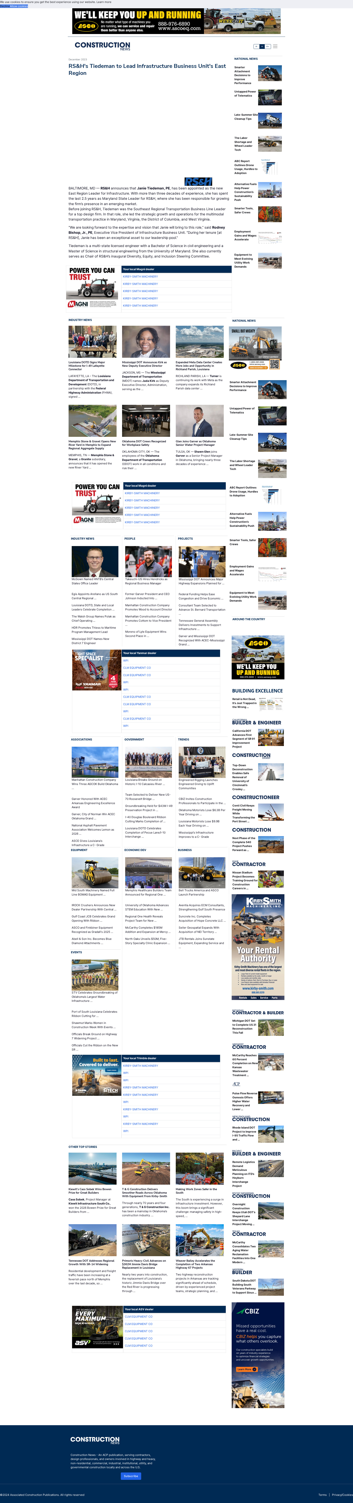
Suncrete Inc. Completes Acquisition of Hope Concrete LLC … (202, 918)
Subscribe (131, 1476)
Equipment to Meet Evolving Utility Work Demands (243, 596)
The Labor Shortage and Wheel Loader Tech (242, 464)
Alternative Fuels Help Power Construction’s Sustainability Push (245, 191)
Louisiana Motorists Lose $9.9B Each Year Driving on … (199, 823)
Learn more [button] (104, 2)
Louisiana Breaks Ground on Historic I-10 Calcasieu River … (145, 782)
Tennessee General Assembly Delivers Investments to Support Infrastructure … (200, 625)
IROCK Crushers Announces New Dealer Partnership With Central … (94, 907)
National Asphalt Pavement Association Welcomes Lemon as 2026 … (93, 829)
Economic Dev (135, 850)
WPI (125, 660)
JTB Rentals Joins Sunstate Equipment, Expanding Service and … (201, 943)
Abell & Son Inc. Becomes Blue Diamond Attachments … (92, 941)
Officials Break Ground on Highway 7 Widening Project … (94, 1036)
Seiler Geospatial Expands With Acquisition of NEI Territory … (199, 930)
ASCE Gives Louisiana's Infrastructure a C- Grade (88, 843)
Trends (183, 739)
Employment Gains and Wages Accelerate (245, 235)
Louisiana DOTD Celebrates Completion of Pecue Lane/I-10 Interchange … (145, 832)
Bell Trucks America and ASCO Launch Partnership (199, 892)
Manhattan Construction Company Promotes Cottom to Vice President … (148, 620)
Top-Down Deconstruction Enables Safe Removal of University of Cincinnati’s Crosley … (242, 777)
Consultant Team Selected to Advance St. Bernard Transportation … (202, 609)
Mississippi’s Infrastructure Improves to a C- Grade (196, 834)
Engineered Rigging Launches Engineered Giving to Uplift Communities (198, 784)
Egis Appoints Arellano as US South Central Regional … (95, 596)
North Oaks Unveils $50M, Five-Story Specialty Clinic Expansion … (147, 941)
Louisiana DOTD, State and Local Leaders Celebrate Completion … (93, 607)
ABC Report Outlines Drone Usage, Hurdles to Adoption (244, 491)
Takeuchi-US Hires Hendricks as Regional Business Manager (146, 581)
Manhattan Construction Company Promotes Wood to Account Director (148, 607)
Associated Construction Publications (34, 1495)
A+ (267, 46)
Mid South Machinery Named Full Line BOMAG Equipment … (93, 892)
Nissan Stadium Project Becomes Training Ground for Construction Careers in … (245, 880)
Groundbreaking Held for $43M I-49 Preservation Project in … (148, 808)
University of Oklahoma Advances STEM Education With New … (147, 907)
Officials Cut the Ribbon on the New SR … (95, 1047)
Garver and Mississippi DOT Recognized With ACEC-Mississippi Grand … (202, 640)
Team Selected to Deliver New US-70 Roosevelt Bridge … (148, 797)
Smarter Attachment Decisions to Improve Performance (242, 75)
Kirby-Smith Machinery (140, 276)
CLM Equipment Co (137, 667)
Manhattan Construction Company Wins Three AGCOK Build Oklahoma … (95, 784)
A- (257, 46)
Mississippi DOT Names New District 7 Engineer (90, 641)
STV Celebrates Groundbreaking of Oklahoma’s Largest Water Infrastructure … (94, 997)
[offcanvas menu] (275, 46)
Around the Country (248, 619)
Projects (185, 538)
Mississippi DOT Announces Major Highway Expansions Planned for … (201, 581)
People (129, 538)
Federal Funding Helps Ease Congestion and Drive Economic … (201, 596)
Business (185, 850)
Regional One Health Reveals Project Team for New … (144, 918)
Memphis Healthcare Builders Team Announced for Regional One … (148, 892)
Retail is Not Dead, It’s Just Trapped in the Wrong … (244, 702)
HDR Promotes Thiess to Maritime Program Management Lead (94, 630)
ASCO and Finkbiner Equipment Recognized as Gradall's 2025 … (92, 930)
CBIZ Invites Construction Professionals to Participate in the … (202, 801)
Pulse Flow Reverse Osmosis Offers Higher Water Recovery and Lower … (244, 1101)
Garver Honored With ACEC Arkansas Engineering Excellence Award (93, 803)
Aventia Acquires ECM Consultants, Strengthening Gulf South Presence (202, 907)
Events (76, 952)
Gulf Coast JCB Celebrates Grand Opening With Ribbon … (93, 918)
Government (134, 739)
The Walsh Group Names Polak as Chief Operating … (93, 618)
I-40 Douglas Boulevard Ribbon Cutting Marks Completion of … (145, 819)
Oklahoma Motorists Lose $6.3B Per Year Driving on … (202, 812)
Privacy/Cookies (342, 1495)
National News (246, 59)
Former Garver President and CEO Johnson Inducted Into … (147, 596)
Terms (322, 1495)
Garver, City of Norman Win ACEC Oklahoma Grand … (93, 816)
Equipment (79, 850)
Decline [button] (5, 6)
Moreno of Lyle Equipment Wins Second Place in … (145, 634)
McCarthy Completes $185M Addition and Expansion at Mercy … (148, 930)
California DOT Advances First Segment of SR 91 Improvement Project (243, 738)
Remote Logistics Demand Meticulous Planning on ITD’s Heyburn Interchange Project (243, 1173)
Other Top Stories (83, 1147)
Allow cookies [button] (19, 6)
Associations (81, 739)
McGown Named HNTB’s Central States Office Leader (93, 581)
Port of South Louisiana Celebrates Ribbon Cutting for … (94, 1014)
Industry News (80, 320)
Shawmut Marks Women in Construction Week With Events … (94, 1025)
